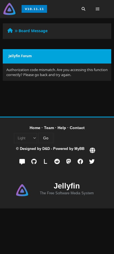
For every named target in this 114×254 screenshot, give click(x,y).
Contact (77, 127)
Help (62, 127)
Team (49, 127)
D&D (46, 149)
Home (35, 127)
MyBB (79, 149)
